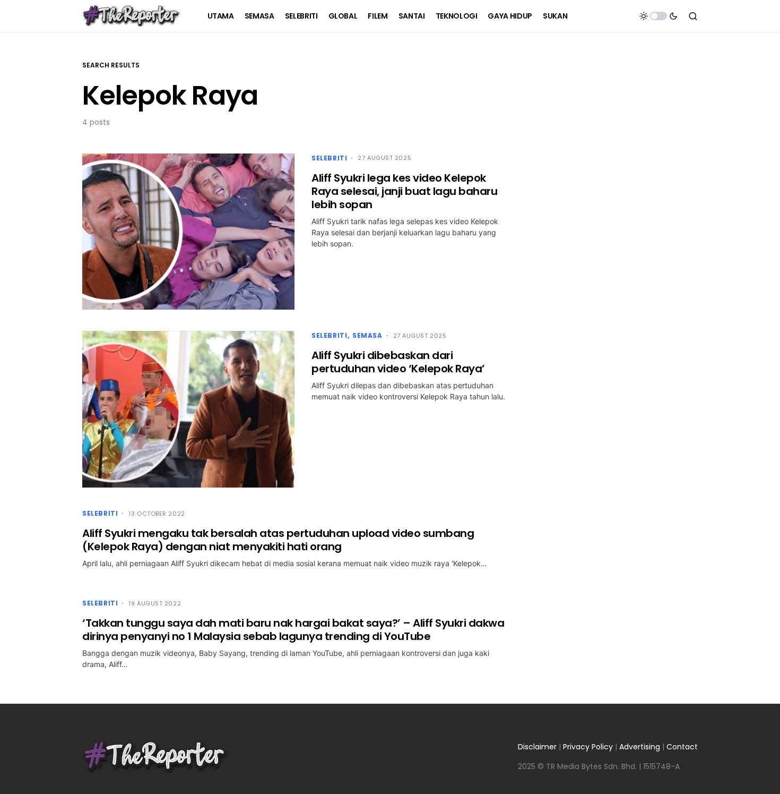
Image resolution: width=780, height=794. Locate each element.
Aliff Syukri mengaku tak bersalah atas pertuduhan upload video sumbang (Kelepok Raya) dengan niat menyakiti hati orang (278, 540)
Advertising (639, 746)
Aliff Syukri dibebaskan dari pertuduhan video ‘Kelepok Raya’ (398, 362)
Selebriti (329, 158)
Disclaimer (537, 746)
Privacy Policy (588, 746)
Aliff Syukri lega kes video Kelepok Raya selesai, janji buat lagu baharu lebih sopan (404, 191)
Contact (682, 746)
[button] (658, 15)
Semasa (367, 335)
